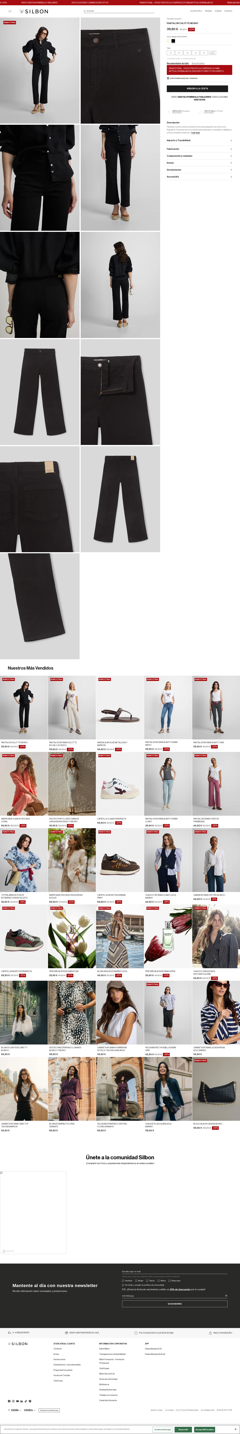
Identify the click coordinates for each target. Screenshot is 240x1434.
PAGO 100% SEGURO (222, 1333)
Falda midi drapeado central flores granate (112, 1125)
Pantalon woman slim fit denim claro (161, 820)
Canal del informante (108, 1400)
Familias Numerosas (107, 1390)
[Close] (235, 1429)
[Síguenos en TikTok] (26, 1401)
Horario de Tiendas (61, 1375)
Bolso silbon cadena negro (207, 1124)
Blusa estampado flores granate (61, 1125)
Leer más (195, 133)
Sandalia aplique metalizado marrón (112, 744)
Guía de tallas (198, 63)
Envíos (56, 1354)
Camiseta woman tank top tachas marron (14, 1125)
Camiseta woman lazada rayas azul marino (209, 1049)
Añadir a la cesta (197, 89)
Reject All (183, 1430)
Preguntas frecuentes (62, 1370)
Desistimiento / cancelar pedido (67, 1365)
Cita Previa (58, 1381)
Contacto (57, 1349)
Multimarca (104, 1385)
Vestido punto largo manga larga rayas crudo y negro (64, 820)
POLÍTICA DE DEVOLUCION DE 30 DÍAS (156, 1333)
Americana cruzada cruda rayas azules (65, 896)
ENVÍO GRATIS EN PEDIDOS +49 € (84, 1333)
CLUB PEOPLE (196, 11)
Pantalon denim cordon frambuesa (206, 820)
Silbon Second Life (107, 1374)
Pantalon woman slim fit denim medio (161, 743)
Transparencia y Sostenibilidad (112, 1354)
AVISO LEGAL (157, 1410)
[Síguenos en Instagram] (13, 1401)
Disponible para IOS (153, 1349)
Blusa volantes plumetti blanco (14, 1049)
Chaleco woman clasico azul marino (161, 896)
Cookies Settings (162, 1430)
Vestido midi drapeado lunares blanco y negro (65, 1049)
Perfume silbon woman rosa (63, 971)
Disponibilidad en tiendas (184, 78)
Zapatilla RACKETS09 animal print (111, 896)
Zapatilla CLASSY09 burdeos (111, 819)
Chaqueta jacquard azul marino (158, 1125)
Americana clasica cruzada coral (15, 820)
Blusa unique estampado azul (112, 971)
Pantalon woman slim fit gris (208, 743)
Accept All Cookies (205, 1430)
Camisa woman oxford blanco (209, 895)
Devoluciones (59, 1360)
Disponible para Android (155, 1354)
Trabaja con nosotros (108, 1395)
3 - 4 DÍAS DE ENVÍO (20, 1333)
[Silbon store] (33, 11)
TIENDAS (208, 11)
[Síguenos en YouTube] (17, 1401)
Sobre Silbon (104, 1349)
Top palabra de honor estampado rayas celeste (14, 896)
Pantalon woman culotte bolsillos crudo (63, 744)
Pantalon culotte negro (14, 743)
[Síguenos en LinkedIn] (21, 1401)
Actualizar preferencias (49, 1410)
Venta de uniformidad (108, 1379)
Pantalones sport (174, 19)
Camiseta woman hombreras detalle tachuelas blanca (112, 1049)
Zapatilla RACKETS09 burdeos (16, 971)
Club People (104, 1369)
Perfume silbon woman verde (160, 971)
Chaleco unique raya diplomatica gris (204, 972)
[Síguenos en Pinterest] (30, 1401)
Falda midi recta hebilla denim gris (160, 1049)
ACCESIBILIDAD (208, 1410)
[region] (120, 1429)
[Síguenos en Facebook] (9, 1401)
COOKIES (169, 1410)
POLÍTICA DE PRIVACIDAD (187, 1410)
